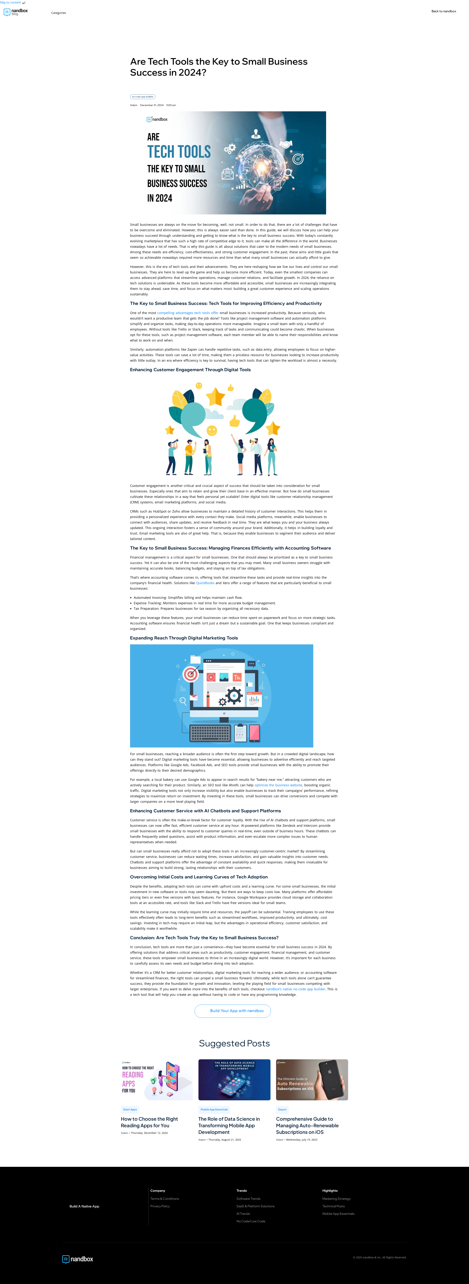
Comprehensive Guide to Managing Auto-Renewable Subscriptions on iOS (307, 1125)
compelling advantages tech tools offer (187, 313)
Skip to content (11, 2)
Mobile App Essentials (214, 1109)
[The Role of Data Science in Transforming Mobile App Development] (234, 1079)
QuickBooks (205, 583)
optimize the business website (278, 785)
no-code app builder (143, 96)
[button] (61, 13)
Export (282, 1109)
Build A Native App (84, 1206)
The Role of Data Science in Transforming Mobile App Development (229, 1125)
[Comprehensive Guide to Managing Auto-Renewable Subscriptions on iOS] (312, 1079)
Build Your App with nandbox (237, 1010)
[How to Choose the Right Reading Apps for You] (157, 1079)
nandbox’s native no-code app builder (295, 989)
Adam (124, 1133)
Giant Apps (130, 1109)
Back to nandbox (444, 11)
